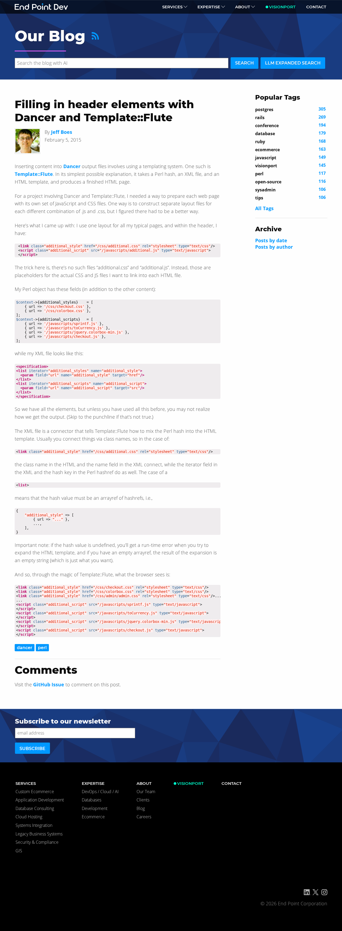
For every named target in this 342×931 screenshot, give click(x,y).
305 (290, 109)
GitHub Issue (48, 684)
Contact (316, 6)
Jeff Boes (61, 132)
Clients (143, 800)
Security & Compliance (37, 842)
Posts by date (271, 240)
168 (290, 141)
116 (290, 181)
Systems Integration (33, 825)
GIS (18, 851)
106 (290, 189)
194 (290, 125)
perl (42, 647)
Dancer (71, 166)
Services (172, 6)
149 (290, 157)
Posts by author (274, 246)
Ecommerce (93, 817)
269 (290, 117)
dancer (24, 647)
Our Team (146, 791)
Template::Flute (34, 174)
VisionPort (282, 6)
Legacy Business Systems (39, 834)
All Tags (264, 208)
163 (290, 149)
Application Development (39, 800)
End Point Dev (41, 7)
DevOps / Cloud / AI (100, 791)
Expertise (208, 6)
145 (290, 165)
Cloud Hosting (28, 817)
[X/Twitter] (315, 892)
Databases (91, 800)
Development (94, 808)
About (242, 6)
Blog (141, 808)
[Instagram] (324, 892)
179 (290, 133)
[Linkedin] (307, 892)
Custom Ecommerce (34, 791)
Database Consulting (34, 808)
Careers (144, 817)
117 (290, 173)
